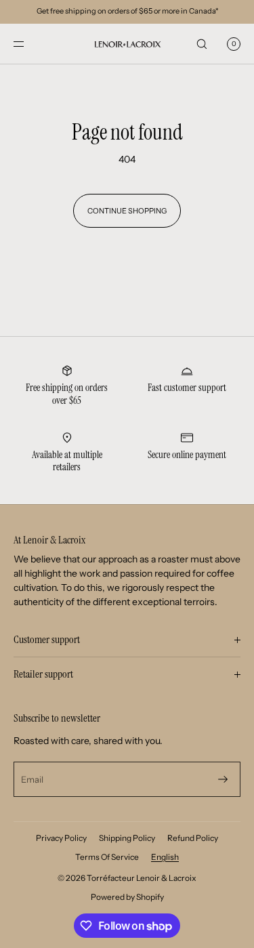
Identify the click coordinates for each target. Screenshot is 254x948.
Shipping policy (127, 838)
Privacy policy (61, 838)
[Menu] (30, 44)
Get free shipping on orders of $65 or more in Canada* (127, 11)
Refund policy (192, 838)
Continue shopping (127, 210)
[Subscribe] (223, 779)
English (165, 857)
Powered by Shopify (127, 897)
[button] (202, 44)
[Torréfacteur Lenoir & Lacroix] (127, 44)
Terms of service (107, 857)
